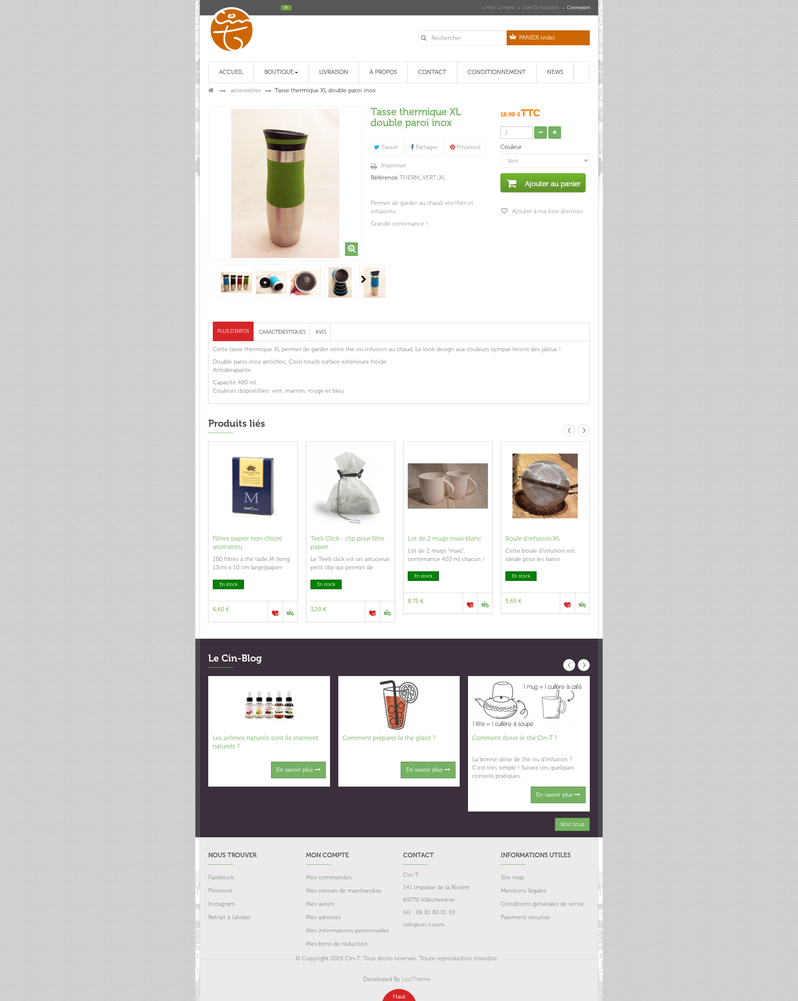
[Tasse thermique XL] (236, 282)
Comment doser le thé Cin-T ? (514, 738)
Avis (320, 332)
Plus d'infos (233, 331)
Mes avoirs (320, 904)
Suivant (364, 279)
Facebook (221, 877)
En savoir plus (295, 769)
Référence (384, 177)
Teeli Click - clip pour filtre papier (347, 543)
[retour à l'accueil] (211, 90)
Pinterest (468, 147)
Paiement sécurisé (525, 917)
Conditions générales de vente (542, 904)
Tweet (388, 147)
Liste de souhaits (540, 7)
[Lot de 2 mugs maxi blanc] (448, 486)
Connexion (578, 7)
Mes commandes (329, 877)
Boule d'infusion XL (532, 538)
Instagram (221, 904)
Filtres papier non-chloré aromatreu (247, 543)
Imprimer (393, 165)
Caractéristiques (282, 332)
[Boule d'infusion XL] (545, 486)
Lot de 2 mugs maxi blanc (444, 538)
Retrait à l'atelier (229, 917)
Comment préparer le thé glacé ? (388, 738)
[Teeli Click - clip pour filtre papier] (350, 486)
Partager (426, 147)
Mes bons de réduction (337, 943)
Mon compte (500, 7)
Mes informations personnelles (347, 930)
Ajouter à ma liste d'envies (546, 211)
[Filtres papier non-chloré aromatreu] (253, 486)
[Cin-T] (234, 28)
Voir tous (572, 824)
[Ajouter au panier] (290, 611)
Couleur (511, 146)
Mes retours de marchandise (344, 890)
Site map (512, 877)
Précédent (209, 279)
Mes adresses (323, 917)
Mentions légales (523, 890)
